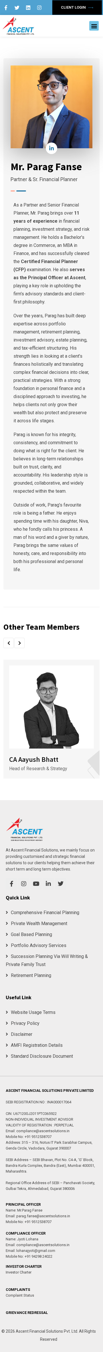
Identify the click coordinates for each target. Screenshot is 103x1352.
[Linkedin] (28, 7)
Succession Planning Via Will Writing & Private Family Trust (47, 960)
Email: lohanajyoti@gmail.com (30, 1250)
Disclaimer (21, 1034)
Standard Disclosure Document (42, 1056)
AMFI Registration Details (37, 1045)
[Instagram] (39, 7)
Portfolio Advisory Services (38, 945)
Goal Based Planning (31, 934)
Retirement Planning (31, 975)
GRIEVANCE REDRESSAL (27, 1312)
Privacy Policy (25, 1023)
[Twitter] (17, 7)
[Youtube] (36, 884)
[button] (94, 26)
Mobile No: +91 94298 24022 (29, 1256)
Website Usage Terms (33, 1012)
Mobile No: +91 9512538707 (29, 1137)
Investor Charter (18, 1272)
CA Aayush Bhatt (33, 759)
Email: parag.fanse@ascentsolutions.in (38, 1216)
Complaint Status (20, 1295)
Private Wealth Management (39, 923)
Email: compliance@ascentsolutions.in (38, 1131)
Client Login (74, 7)
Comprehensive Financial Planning (45, 912)
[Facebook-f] (6, 7)
